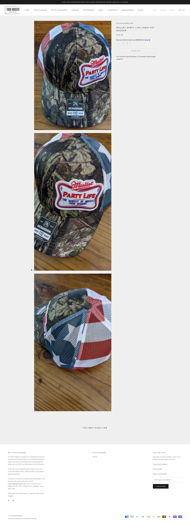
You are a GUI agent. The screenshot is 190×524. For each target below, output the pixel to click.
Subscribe (161, 486)
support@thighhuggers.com (17, 484)
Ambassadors (128, 10)
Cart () (181, 10)
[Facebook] (8, 500)
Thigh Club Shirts (59, 10)
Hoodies (75, 10)
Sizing (140, 10)
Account (163, 10)
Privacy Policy (157, 469)
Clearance (112, 10)
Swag (100, 10)
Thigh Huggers (40, 10)
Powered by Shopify (30, 519)
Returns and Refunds (160, 474)
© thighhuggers (15, 515)
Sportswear (88, 10)
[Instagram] (13, 500)
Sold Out (136, 50)
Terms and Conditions (160, 464)
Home (27, 10)
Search (172, 10)
